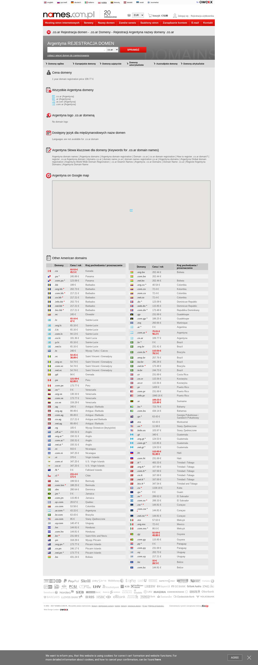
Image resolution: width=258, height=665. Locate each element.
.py (138, 543)
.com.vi (59, 461)
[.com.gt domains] (131, 443)
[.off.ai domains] (49, 432)
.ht (138, 453)
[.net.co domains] (131, 297)
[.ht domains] (131, 453)
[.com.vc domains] (49, 366)
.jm (56, 493)
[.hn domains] (49, 527)
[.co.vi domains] (49, 466)
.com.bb (59, 293)
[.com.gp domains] (131, 319)
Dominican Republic (187, 301)
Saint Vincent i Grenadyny (98, 356)
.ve (56, 389)
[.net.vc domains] (49, 370)
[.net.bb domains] (49, 306)
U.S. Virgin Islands (95, 461)
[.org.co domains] (131, 285)
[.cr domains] (131, 374)
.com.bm (59, 485)
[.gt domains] (131, 435)
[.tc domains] (49, 351)
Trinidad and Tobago (187, 483)
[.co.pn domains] (49, 549)
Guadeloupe (183, 314)
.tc (56, 350)
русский (64, 2)
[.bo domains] (49, 557)
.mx (139, 520)
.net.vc (58, 370)
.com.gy (141, 539)
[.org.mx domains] (131, 524)
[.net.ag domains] (49, 424)
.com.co (141, 289)
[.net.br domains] (131, 366)
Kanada (89, 271)
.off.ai (58, 432)
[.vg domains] (49, 428)
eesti (142, 2)
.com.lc (59, 334)
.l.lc (57, 329)
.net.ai (58, 444)
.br (138, 342)
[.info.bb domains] (49, 302)
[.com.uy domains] (131, 556)
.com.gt (141, 443)
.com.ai (59, 440)
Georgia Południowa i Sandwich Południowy (188, 416)
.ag (56, 406)
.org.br (140, 346)
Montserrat (182, 422)
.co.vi (58, 465)
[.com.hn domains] (49, 532)
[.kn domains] (49, 536)
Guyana (181, 534)
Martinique (182, 323)
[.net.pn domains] (49, 553)
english (50, 2)
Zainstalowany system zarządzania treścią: (185, 606)
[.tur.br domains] (131, 362)
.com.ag (59, 415)
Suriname (182, 401)
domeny (124, 606)
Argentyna (90, 510)
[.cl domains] (49, 476)
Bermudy (90, 481)
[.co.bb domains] (49, 297)
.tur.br (140, 362)
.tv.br (139, 370)
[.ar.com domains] (49, 511)
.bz (138, 562)
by (198, 2)
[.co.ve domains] (49, 402)
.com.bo (141, 276)
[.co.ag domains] (49, 419)
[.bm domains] (49, 481)
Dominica (90, 489)
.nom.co (141, 293)
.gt (138, 434)
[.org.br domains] (131, 347)
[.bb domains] (49, 285)
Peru (87, 380)
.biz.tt (140, 483)
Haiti (179, 453)
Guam (180, 492)
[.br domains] (131, 342)
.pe (56, 380)
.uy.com (59, 523)
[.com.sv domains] (131, 501)
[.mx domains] (131, 520)
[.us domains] (131, 426)
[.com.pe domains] (49, 386)
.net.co (140, 297)
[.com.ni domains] (49, 453)
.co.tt (139, 475)
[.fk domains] (49, 470)
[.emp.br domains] (131, 358)
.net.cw (141, 516)
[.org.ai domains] (49, 436)
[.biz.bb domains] (49, 310)
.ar (138, 327)
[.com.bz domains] (131, 567)
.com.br (141, 352)
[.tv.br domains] (131, 370)
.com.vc (59, 366)
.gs (138, 416)
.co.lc (58, 338)
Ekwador (89, 314)
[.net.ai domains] (49, 445)
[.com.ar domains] (131, 333)
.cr (138, 374)
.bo (56, 557)
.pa (56, 276)
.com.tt (140, 471)
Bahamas (182, 411)
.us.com (59, 519)
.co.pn (58, 548)
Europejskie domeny (85, 64)
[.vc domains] (49, 356)
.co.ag (58, 419)
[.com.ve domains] (49, 398)
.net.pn (58, 552)
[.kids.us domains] (131, 430)
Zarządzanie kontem (175, 22)
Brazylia (89, 514)
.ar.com (59, 510)
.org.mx (141, 524)
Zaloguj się (183, 16)
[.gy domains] (131, 534)
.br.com (59, 514)
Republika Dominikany (188, 310)
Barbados (90, 285)
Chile (88, 475)
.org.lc (58, 325)
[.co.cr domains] (131, 379)
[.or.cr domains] (131, 383)
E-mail (195, 22)
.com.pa (59, 280)
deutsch (77, 2)
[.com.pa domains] (49, 281)
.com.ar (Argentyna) (65, 104)
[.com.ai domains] (49, 440)
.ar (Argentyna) (63, 99)
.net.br (140, 366)
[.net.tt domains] (131, 479)
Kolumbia (181, 289)
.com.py (141, 548)
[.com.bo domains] (131, 276)
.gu (138, 492)
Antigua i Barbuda (94, 406)
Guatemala (182, 434)
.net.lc (58, 346)
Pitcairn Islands (93, 544)
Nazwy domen (106, 22)
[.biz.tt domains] (131, 484)
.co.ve (58, 402)
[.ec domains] (49, 314)
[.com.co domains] (131, 289)
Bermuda (90, 485)
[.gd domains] (49, 374)
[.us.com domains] (49, 519)
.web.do (141, 306)
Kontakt (208, 22)
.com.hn (59, 531)
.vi (56, 457)
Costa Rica (182, 374)
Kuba (179, 488)
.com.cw (141, 509)
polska (104, 2)
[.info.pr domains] (131, 396)
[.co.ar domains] (131, 338)
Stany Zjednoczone (95, 519)
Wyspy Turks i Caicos (96, 350)
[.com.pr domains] (131, 391)
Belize (180, 562)
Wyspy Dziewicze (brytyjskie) (100, 427)
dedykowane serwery (106, 606)
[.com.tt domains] (131, 471)
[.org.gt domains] (131, 439)
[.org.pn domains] (49, 544)
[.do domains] (131, 302)
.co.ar (140, 338)
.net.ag (58, 423)
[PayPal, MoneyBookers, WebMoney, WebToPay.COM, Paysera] (128, 598)
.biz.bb (58, 310)
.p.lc (57, 342)
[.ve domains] (49, 390)
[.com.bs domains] (131, 411)
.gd (56, 374)
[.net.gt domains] (131, 447)
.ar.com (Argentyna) (65, 101)
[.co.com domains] (49, 506)
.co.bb (58, 297)
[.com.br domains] (131, 352)
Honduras (90, 527)
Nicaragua (90, 449)
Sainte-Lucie (91, 320)
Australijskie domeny (167, 64)
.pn (56, 540)
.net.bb (58, 306)
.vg (56, 427)
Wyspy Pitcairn (93, 540)
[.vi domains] (49, 457)
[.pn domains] (49, 540)
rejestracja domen (134, 606)
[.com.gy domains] (131, 540)
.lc (56, 320)
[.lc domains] (49, 320)
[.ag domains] (49, 407)
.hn (56, 527)
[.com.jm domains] (49, 498)
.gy (138, 534)
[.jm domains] (49, 494)
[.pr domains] (131, 387)
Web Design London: (51, 610)
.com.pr (141, 391)
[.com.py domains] (131, 548)
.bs (138, 406)
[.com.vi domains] (49, 461)
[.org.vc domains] (49, 362)
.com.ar (141, 332)
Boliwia (89, 557)
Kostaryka (182, 378)
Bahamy (181, 406)
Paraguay (182, 543)
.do (138, 301)
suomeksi (154, 2)
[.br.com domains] (49, 515)
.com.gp (141, 318)
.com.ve (59, 398)
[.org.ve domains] (49, 394)
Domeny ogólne (56, 64)
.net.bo (140, 280)
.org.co (141, 285)
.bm (57, 481)
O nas (145, 606)
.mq (139, 323)
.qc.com (59, 502)
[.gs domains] (131, 416)
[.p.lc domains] (49, 342)
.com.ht (141, 458)
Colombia (90, 506)
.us (138, 426)
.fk (56, 470)
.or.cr (140, 383)
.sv (138, 496)
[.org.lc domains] (49, 325)
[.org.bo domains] (131, 272)
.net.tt (140, 479)
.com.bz (141, 567)
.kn (56, 536)
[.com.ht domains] (131, 458)
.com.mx (141, 528)
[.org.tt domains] (131, 467)
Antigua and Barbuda (96, 419)
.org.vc (58, 362)
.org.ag (58, 411)
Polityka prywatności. (156, 606)
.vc (56, 356)
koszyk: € (160, 15)
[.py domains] (131, 544)
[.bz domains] (131, 562)
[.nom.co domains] (131, 293)
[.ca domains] (49, 271)
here (158, 659)
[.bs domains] (131, 407)
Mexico (180, 524)
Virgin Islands (92, 457)
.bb (56, 285)
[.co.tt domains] (131, 475)
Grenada (89, 374)
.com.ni (59, 453)
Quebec (89, 502)
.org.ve (58, 394)
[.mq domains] (131, 323)
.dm (57, 489)
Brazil (180, 342)
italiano (91, 2)
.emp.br (141, 357)
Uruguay (89, 523)
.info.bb (59, 301)
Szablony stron (149, 22)
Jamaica (89, 493)
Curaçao (181, 504)
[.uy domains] (131, 552)
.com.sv (141, 500)
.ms (139, 422)
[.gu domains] (131, 492)
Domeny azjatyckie (111, 64)
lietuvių (117, 2)
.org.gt (140, 439)
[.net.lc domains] (49, 347)
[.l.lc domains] (49, 330)
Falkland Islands (93, 470)
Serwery (88, 22)
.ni (56, 449)
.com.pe (59, 385)
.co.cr (140, 378)
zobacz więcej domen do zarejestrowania (68, 55)
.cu (138, 488)
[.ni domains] (49, 449)
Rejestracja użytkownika (202, 16)
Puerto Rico (183, 387)
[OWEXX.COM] (64, 610)
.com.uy (141, 556)
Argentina (182, 327)
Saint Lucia (91, 338)
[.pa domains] (49, 276)
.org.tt (140, 466)
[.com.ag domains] (49, 415)
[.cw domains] (131, 505)
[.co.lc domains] (49, 338)
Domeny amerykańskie (136, 63)
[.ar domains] (131, 327)
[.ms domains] (131, 422)
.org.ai (58, 436)
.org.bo (141, 272)
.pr (138, 387)
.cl (56, 475)
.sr (138, 401)
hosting (117, 606)
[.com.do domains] (131, 310)
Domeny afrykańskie (193, 64)
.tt (138, 462)
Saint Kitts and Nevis (96, 536)
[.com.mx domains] (131, 528)
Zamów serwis (127, 22)
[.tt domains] (131, 463)
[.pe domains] (49, 380)
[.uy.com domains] (49, 523)
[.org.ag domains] (49, 411)
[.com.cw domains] (131, 510)
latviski (129, 2)
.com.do (141, 310)
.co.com (59, 506)
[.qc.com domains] (49, 502)
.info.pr (141, 395)
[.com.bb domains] (49, 293)
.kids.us (141, 430)
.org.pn (58, 544)
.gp (138, 314)
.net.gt (140, 447)
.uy (138, 552)
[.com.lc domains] (49, 334)
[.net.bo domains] (131, 281)
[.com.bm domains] (49, 485)
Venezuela (90, 389)
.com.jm (59, 498)
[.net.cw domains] (131, 516)
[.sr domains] (131, 401)
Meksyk (181, 520)
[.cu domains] (131, 488)
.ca (56, 271)
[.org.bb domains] (49, 289)
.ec (56, 314)
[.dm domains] (49, 489)
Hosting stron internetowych (62, 22)
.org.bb (58, 289)
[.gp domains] (131, 314)
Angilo (88, 432)
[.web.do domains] (131, 306)
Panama (89, 276)
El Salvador (183, 496)
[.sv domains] (131, 496)
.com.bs (141, 411)
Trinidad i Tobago (185, 462)
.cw (139, 504)
